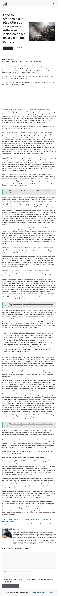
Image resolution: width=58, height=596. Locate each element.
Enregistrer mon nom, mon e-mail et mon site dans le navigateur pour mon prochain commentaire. (28, 580)
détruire (4, 297)
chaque (34, 374)
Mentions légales (39, 592)
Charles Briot (18, 47)
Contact (50, 592)
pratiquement (45, 230)
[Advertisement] (29, 97)
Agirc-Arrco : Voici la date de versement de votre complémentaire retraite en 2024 (28, 524)
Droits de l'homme (8, 48)
